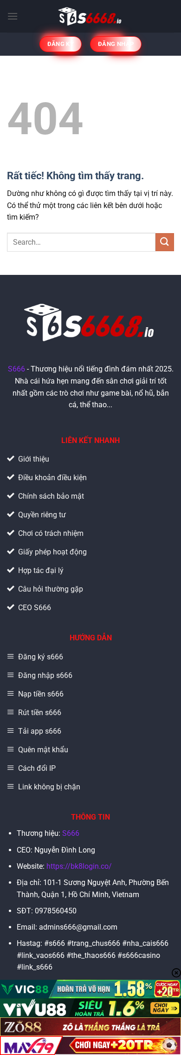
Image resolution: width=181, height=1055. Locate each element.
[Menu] (12, 16)
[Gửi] (164, 242)
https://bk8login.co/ (79, 866)
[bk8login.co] (90, 16)
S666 (16, 369)
